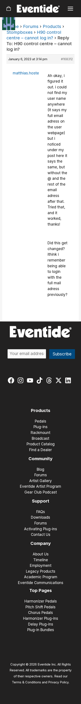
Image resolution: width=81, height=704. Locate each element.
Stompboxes (19, 32)
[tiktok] (40, 380)
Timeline (40, 560)
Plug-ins (40, 427)
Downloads (40, 517)
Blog (40, 469)
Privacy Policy (58, 682)
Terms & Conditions (26, 682)
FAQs (40, 512)
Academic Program (40, 577)
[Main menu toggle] (70, 8)
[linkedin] (69, 380)
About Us (41, 554)
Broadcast (40, 438)
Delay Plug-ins (40, 624)
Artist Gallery (40, 481)
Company (40, 543)
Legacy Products (40, 571)
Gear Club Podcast (40, 492)
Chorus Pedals (40, 612)
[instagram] (21, 380)
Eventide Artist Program (40, 486)
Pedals (40, 421)
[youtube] (31, 380)
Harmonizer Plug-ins (40, 618)
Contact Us (40, 534)
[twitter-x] (59, 380)
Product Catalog (41, 444)
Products (52, 26)
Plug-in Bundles (40, 630)
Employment (40, 565)
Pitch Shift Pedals (40, 607)
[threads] (50, 380)
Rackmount (40, 432)
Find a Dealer (40, 450)
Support (40, 501)
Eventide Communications (40, 583)
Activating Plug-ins (40, 529)
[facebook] (12, 380)
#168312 (67, 59)
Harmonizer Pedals (40, 601)
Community (40, 458)
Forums (30, 26)
